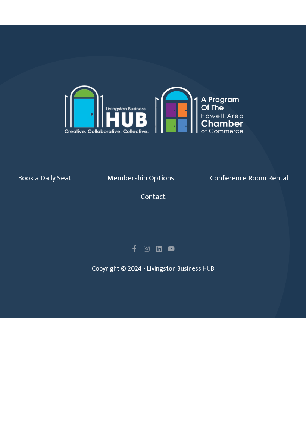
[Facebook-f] (134, 248)
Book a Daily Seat (45, 178)
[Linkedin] (159, 248)
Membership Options (140, 178)
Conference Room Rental (249, 178)
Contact (153, 197)
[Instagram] (146, 248)
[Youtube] (171, 248)
